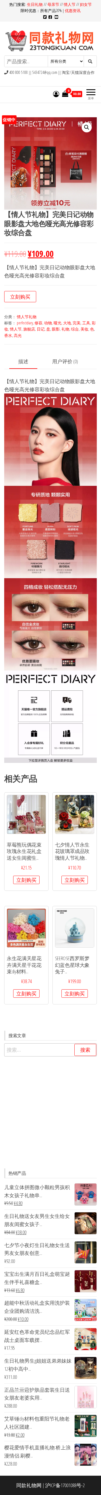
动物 (48, 322)
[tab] (27, 362)
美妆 (84, 329)
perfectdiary (25, 322)
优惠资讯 (73, 10)
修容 (38, 322)
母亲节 (53, 4)
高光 (18, 335)
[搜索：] (50, 1049)
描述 (23, 361)
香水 (8, 335)
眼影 (56, 329)
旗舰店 (29, 329)
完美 (77, 322)
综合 (75, 329)
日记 (41, 329)
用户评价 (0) (65, 361)
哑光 (57, 322)
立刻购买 (20, 296)
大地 (67, 322)
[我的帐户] (56, 94)
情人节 (69, 4)
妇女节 (86, 4)
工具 (86, 322)
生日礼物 (35, 4)
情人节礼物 (26, 316)
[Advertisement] (50, 1112)
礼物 (65, 329)
